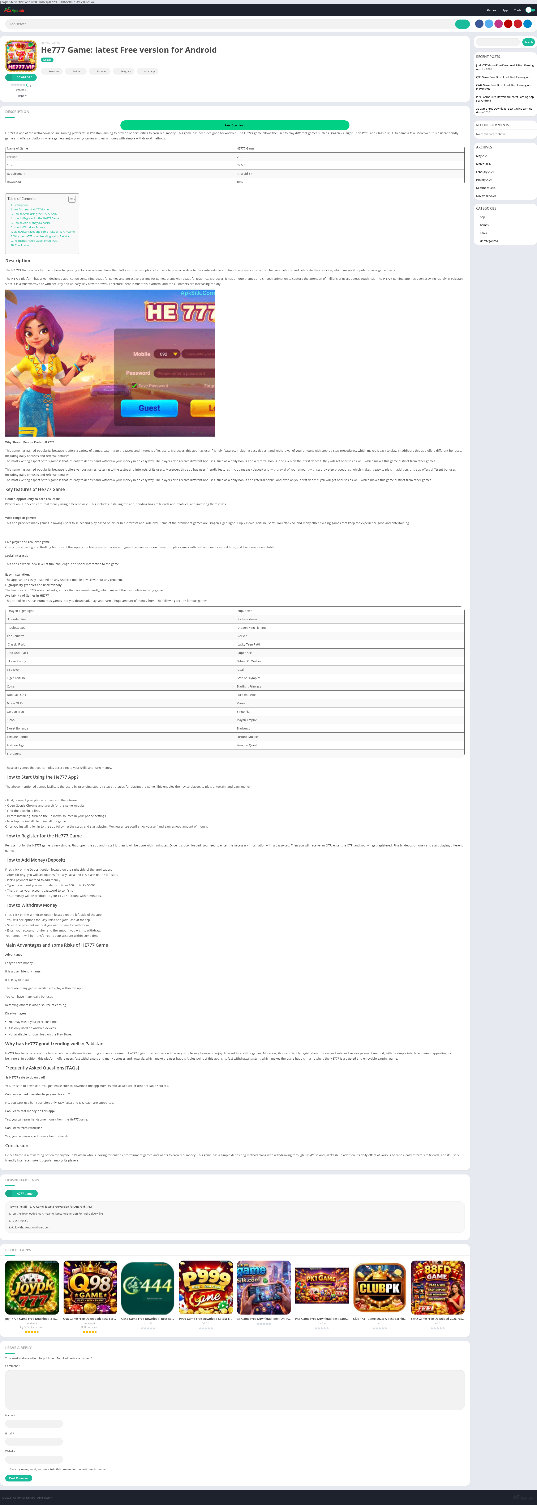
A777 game (25, 1193)
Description (20, 205)
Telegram (126, 71)
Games (491, 10)
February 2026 (485, 172)
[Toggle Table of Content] (70, 199)
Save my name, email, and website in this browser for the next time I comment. (59, 1469)
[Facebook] (479, 24)
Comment (12, 1366)
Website (10, 1451)
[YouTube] (508, 24)
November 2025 (486, 196)
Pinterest (102, 71)
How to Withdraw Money (29, 227)
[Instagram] (498, 24)
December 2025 (485, 188)
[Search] (462, 24)
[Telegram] (527, 24)
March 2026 (483, 164)
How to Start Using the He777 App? (35, 214)
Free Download (234, 125)
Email (9, 1433)
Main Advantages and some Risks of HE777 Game (44, 232)
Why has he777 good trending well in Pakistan (41, 236)
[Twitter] (489, 24)
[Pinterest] (518, 24)
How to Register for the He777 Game (36, 218)
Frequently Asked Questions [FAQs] (35, 241)
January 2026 (484, 180)
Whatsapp (149, 71)
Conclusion (22, 245)
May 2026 (482, 156)
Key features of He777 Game (31, 209)
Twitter (77, 71)
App (505, 10)
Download (24, 77)
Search (528, 42)
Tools (517, 10)
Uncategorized (489, 241)
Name (10, 1415)
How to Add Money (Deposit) (31, 223)
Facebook (54, 71)
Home (45, 43)
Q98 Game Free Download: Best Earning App (503, 77)
